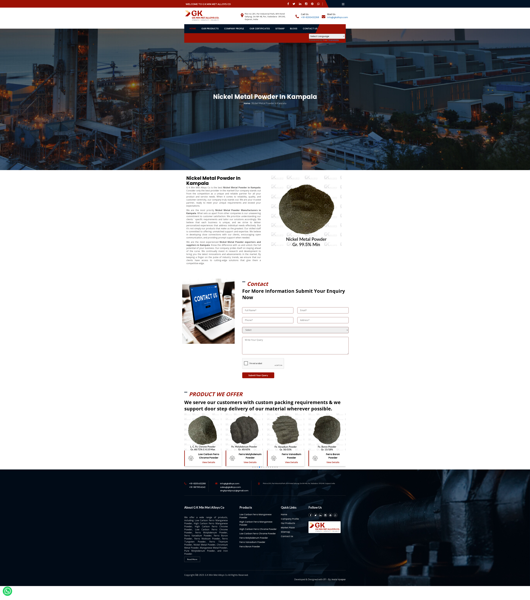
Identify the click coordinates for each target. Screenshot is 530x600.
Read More (192, 559)
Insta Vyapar (339, 579)
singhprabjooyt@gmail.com (234, 490)
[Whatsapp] (7, 591)
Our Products (210, 28)
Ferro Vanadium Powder (208, 456)
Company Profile (234, 28)
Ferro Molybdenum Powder (253, 537)
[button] (252, 467)
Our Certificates (260, 28)
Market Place (288, 527)
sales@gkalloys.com (230, 487)
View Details (208, 462)
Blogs (293, 28)
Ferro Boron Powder (250, 456)
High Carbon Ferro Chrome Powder (258, 529)
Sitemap (279, 28)
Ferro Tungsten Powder (333, 456)
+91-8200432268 (310, 17)
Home (193, 28)
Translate (333, 40)
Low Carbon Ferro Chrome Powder (257, 533)
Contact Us (310, 28)
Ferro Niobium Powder (291, 456)
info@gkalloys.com (337, 17)
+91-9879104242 (197, 487)
